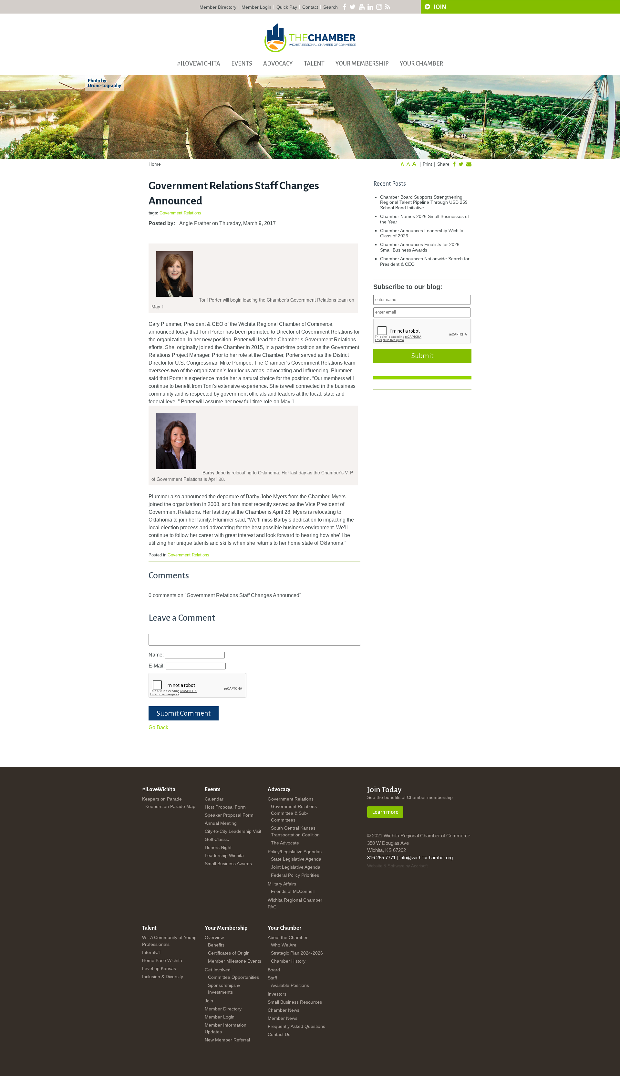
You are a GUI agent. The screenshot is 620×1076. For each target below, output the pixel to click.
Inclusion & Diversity (162, 976)
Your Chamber (421, 63)
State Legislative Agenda (296, 859)
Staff (272, 977)
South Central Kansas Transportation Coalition (295, 831)
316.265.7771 (381, 857)
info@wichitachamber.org (426, 857)
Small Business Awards (228, 863)
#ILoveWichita (198, 63)
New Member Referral (227, 1039)
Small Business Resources (295, 1002)
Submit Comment (184, 713)
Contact (310, 7)
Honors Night (218, 847)
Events (241, 63)
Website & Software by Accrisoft (397, 866)
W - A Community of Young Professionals (169, 941)
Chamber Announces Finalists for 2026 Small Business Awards (420, 247)
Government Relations (180, 213)
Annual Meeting (221, 823)
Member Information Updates (225, 1028)
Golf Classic (217, 839)
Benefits (216, 944)
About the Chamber (288, 937)
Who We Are (283, 944)
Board (274, 969)
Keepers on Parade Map (170, 806)
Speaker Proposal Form (229, 815)
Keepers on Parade (162, 799)
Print (427, 164)
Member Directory (218, 7)
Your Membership (362, 63)
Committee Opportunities (233, 977)
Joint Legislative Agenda (295, 867)
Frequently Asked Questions (296, 1026)
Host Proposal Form (225, 807)
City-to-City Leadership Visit (233, 831)
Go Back (158, 727)
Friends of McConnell (293, 891)
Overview (214, 937)
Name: (157, 654)
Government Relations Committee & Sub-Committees (294, 813)
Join (209, 1000)
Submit (422, 356)
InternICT (151, 952)
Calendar (214, 799)
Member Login (256, 7)
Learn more (385, 812)
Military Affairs (282, 883)
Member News (282, 1018)
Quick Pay (286, 7)
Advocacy (278, 63)
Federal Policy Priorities (295, 875)
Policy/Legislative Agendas (295, 851)
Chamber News (283, 1010)
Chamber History (288, 961)
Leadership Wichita (224, 855)
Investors (277, 994)
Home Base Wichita (162, 960)
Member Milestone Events (234, 961)
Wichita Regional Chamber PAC (295, 903)
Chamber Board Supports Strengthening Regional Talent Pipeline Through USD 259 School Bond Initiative (424, 202)
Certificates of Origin (229, 953)
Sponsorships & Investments (224, 989)
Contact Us (279, 1034)
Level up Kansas (159, 968)
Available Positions (290, 985)
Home (155, 164)
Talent (314, 63)
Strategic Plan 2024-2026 (297, 953)
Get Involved (218, 969)
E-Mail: (157, 665)
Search (330, 7)
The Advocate (285, 842)
